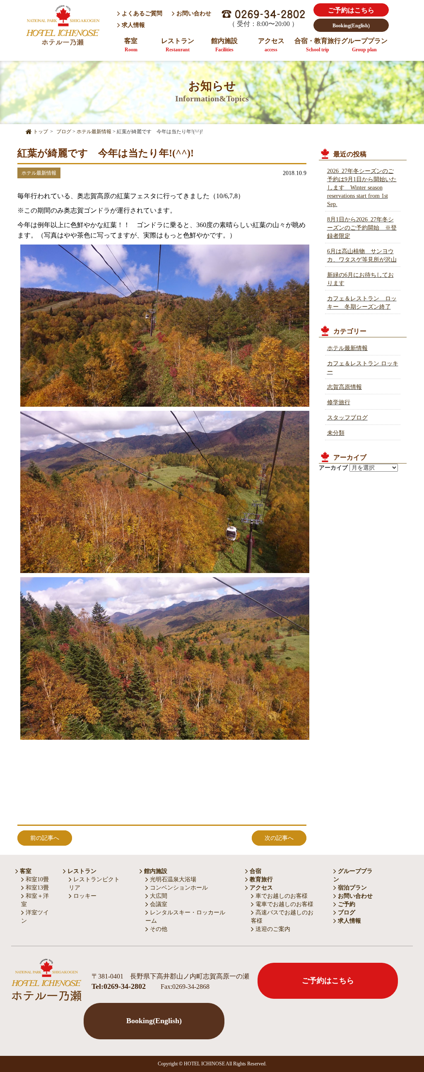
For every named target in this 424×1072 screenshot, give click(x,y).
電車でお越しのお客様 (283, 904)
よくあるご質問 (141, 13)
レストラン (177, 45)
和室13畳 (36, 888)
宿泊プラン (351, 888)
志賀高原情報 (344, 387)
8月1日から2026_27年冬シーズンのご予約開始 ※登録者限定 (362, 227)
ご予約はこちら (351, 10)
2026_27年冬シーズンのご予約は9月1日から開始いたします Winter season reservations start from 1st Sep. (362, 187)
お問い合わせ (193, 13)
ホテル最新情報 (347, 348)
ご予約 (345, 904)
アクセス (271, 45)
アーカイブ (333, 468)
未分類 (335, 433)
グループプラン (364, 45)
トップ (40, 131)
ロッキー (84, 896)
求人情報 (133, 25)
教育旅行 (260, 879)
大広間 (157, 896)
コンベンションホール (178, 888)
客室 (130, 45)
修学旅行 (338, 402)
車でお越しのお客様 (281, 896)
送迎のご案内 (272, 929)
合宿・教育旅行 (317, 45)
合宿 (254, 871)
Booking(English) (351, 26)
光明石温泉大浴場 (172, 879)
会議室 (157, 904)
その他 (157, 929)
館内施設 (224, 45)
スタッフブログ (347, 418)
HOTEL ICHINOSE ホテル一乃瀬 (62, 26)
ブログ (345, 912)
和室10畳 (36, 879)
